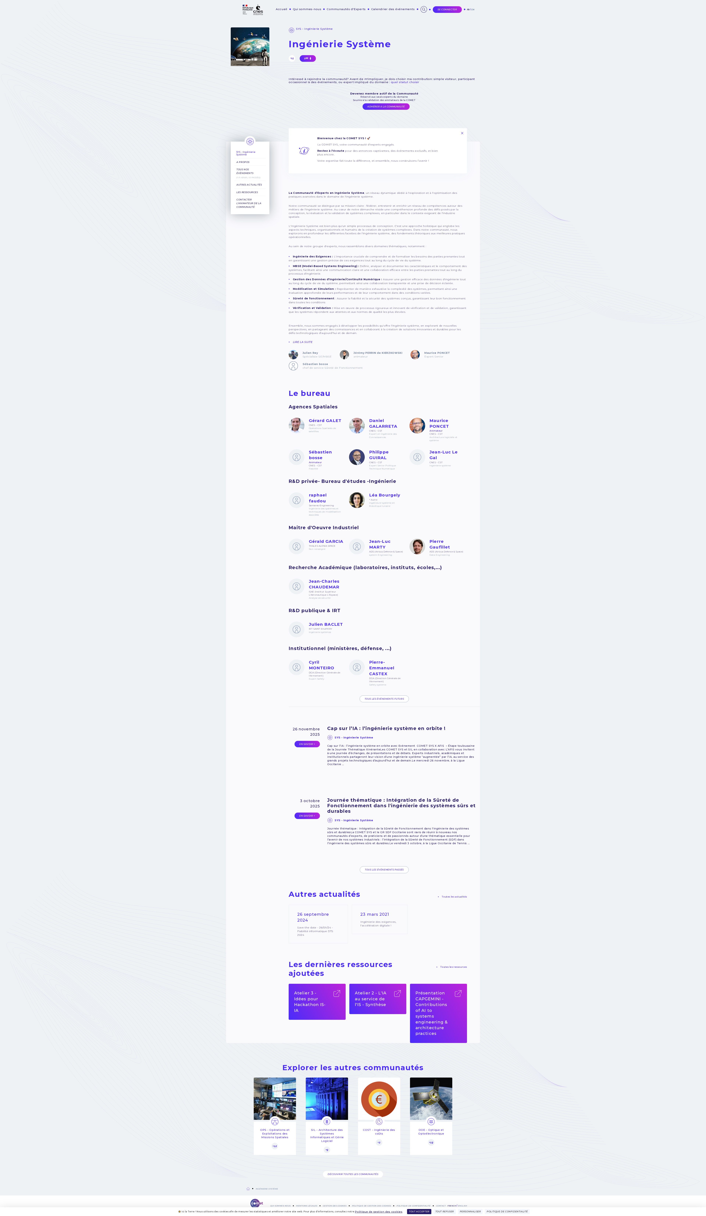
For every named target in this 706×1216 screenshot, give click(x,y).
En (472, 9)
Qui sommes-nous (307, 9)
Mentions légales (306, 1205)
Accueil (281, 9)
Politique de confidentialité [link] (507, 1211)
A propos (242, 162)
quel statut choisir (405, 82)
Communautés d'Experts (346, 9)
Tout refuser (444, 1211)
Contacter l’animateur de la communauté (248, 203)
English (462, 1205)
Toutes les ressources (453, 967)
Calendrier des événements (393, 9)
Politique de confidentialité (413, 1205)
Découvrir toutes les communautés (353, 1174)
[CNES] (252, 14)
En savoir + (307, 744)
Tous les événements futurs (384, 698)
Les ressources (247, 192)
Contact (441, 1205)
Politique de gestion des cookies (378, 1211)
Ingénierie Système (267, 1189)
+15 (292, 58)
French (452, 1205)
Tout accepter (419, 1211)
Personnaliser (470, 1211)
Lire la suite (303, 342)
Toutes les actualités (454, 896)
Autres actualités (249, 184)
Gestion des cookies (335, 1205)
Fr (468, 9)
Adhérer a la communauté (386, 106)
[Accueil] (256, 1205)
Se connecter (447, 9)
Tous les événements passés (384, 869)
